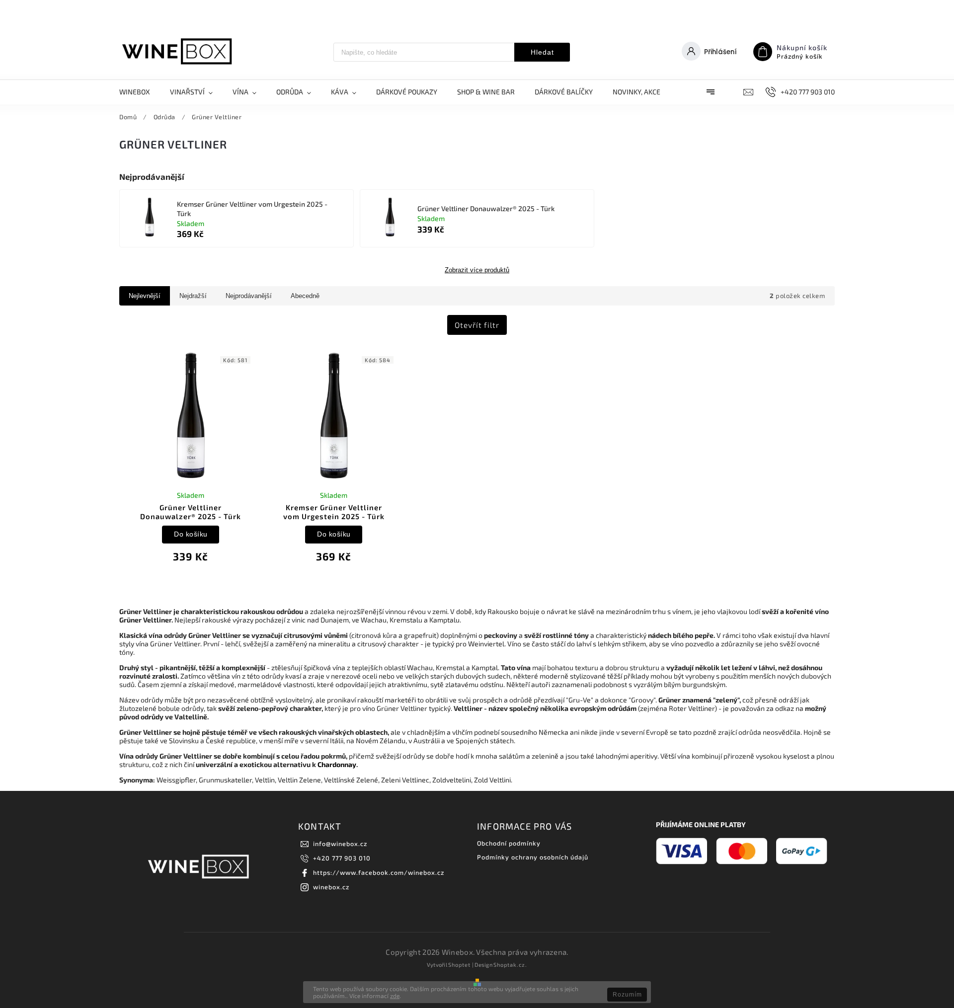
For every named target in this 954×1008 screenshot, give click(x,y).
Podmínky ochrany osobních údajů (532, 857)
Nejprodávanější (249, 296)
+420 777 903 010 (342, 858)
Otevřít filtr (477, 324)
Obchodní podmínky (509, 843)
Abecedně (305, 296)
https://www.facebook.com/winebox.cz (378, 872)
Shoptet (459, 964)
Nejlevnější (144, 296)
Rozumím (627, 994)
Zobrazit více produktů (477, 270)
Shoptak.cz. (510, 964)
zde (394, 995)
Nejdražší (193, 296)
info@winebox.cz (340, 844)
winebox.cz (331, 887)
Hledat (542, 52)
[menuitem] (139, 91)
